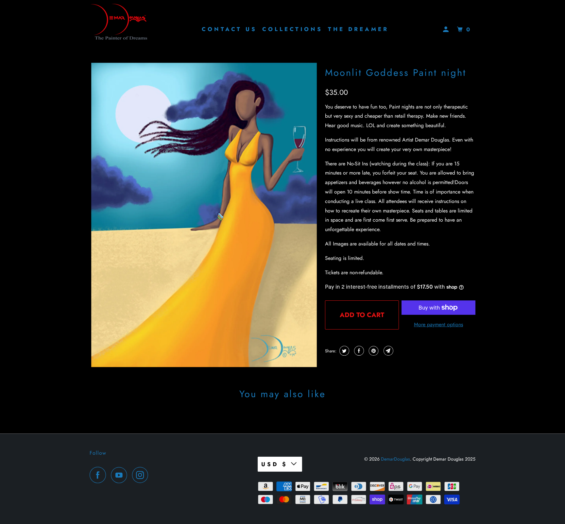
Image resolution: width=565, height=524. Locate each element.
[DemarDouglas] (119, 29)
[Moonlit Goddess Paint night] (204, 215)
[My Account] (447, 29)
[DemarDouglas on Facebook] (99, 475)
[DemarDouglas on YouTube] (120, 475)
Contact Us (229, 29)
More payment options (438, 324)
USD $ (274, 464)
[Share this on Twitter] (343, 351)
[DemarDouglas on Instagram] (142, 475)
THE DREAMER (358, 29)
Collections (292, 29)
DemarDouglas (395, 459)
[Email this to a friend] (387, 351)
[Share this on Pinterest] (373, 351)
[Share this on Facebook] (358, 351)
